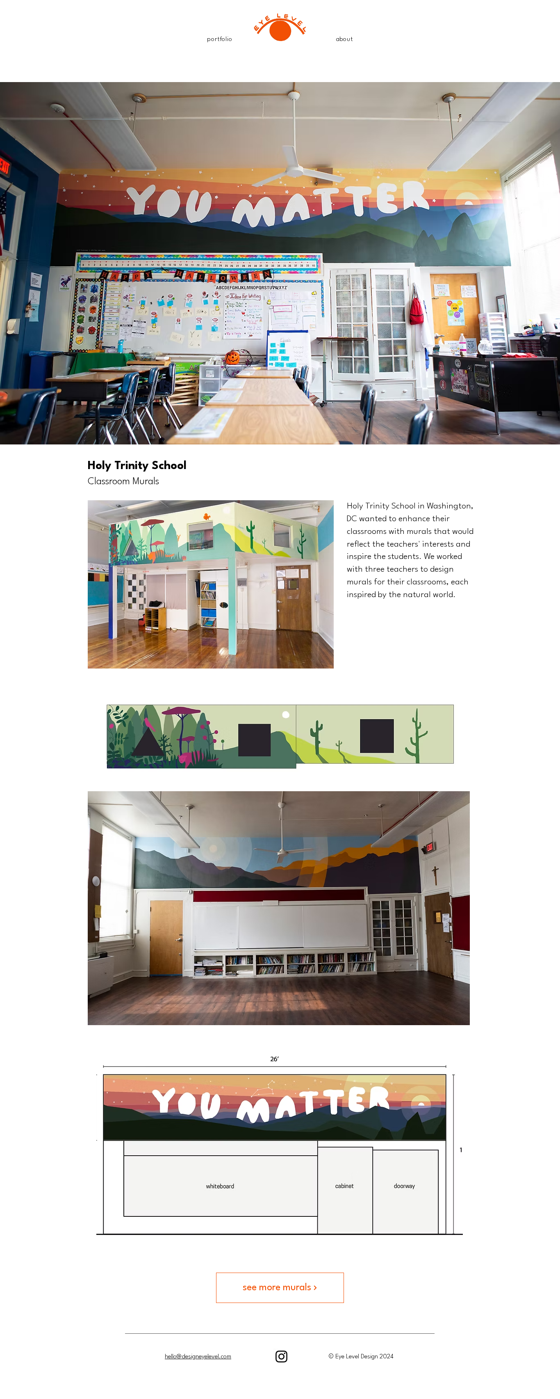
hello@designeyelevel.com (198, 1357)
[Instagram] (281, 1357)
